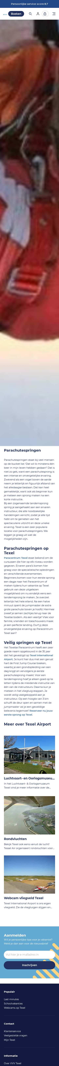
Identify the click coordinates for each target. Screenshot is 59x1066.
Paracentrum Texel (16, 557)
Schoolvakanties (13, 1003)
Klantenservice (12, 1031)
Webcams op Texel (14, 1007)
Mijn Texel (9, 1039)
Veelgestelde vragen (15, 1035)
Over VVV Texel (12, 1063)
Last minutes (11, 999)
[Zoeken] (30, 13)
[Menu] (54, 14)
